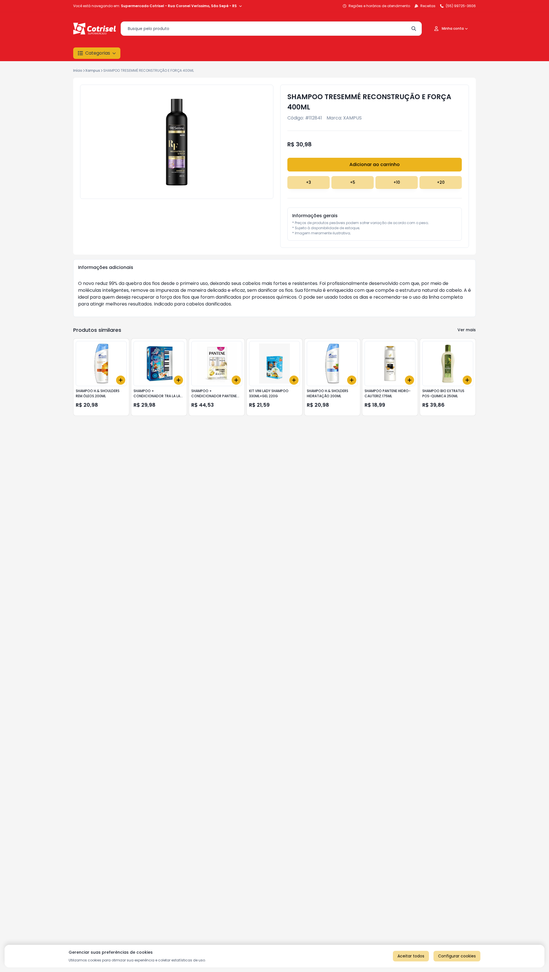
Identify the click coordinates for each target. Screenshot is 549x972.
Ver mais (467, 330)
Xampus (92, 70)
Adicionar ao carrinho (374, 164)
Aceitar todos (410, 956)
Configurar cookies (457, 956)
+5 (352, 182)
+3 (308, 182)
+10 (396, 182)
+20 (441, 182)
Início (77, 70)
